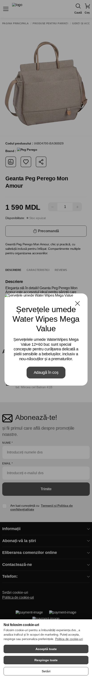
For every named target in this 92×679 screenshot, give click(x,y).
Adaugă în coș (46, 372)
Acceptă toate (46, 649)
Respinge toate (46, 660)
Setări (46, 671)
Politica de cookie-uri (69, 639)
